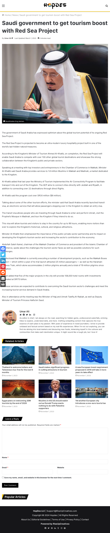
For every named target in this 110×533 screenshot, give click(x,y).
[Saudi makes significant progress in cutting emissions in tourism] (55, 355)
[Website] (21, 314)
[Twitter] (27, 314)
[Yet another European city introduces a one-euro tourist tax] (91, 389)
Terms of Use (58, 519)
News (15, 15)
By (3, 38)
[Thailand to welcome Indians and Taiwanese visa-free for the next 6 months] (18, 355)
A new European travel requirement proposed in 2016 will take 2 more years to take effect (91, 369)
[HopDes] (55, 5)
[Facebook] (24, 314)
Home (7, 15)
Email (5, 467)
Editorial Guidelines (41, 519)
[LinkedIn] (30, 314)
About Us (25, 519)
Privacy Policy (73, 519)
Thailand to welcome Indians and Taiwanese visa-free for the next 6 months (17, 369)
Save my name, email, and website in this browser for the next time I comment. (38, 477)
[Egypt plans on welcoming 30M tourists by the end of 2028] (18, 389)
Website (60, 467)
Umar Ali (6, 38)
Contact (85, 519)
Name (5, 457)
